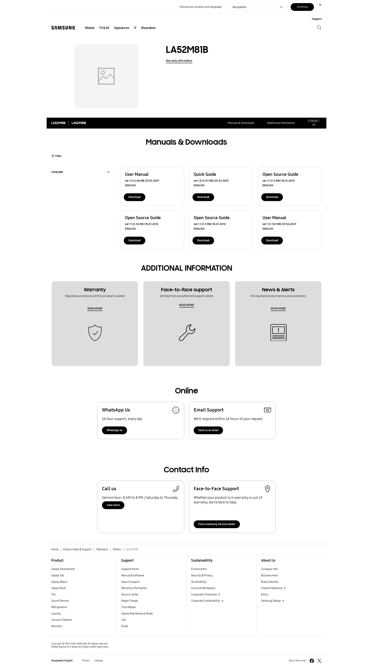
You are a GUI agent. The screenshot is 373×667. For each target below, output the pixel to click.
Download (134, 197)
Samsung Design (271, 600)
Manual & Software (132, 575)
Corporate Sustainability (206, 600)
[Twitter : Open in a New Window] (319, 660)
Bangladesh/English (62, 660)
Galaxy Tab (57, 575)
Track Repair (128, 607)
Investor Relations (272, 588)
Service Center (129, 594)
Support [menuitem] (317, 19)
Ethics (264, 594)
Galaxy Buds (58, 588)
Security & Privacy (202, 575)
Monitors (56, 626)
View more (113, 505)
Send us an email (208, 430)
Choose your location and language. (201, 7)
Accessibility (198, 582)
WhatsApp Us (114, 430)
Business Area (269, 575)
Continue (302, 7)
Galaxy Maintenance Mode (137, 613)
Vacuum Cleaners (61, 619)
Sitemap (98, 660)
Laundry (56, 613)
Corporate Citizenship (204, 594)
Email (124, 626)
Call (123, 619)
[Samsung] (63, 28)
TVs (53, 594)
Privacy (86, 660)
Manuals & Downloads (241, 123)
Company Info (269, 569)
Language (57, 172)
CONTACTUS (313, 122)
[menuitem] (90, 28)
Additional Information (281, 123)
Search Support (130, 582)
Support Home (130, 569)
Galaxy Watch (59, 582)
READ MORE (94, 308)
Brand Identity (269, 582)
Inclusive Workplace (203, 588)
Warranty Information (179, 60)
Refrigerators (59, 607)
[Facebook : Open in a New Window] (311, 660)
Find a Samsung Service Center (216, 524)
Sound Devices (60, 600)
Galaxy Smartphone (63, 569)
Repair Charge (129, 600)
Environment (199, 569)
